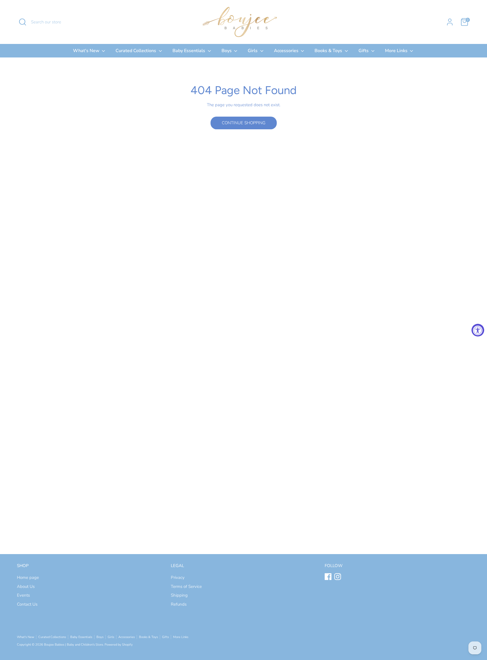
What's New (87, 51)
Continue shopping (243, 123)
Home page (28, 577)
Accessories (287, 51)
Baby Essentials (189, 51)
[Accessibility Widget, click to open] (477, 330)
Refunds (179, 604)
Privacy (178, 577)
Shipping (179, 595)
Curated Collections (136, 51)
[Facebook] (328, 576)
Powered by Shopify (119, 645)
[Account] (449, 22)
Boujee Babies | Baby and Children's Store (73, 645)
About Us (26, 586)
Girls (253, 51)
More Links (397, 51)
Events (23, 595)
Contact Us (27, 604)
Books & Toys (329, 51)
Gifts (364, 51)
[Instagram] (337, 576)
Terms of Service (186, 586)
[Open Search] (22, 22)
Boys (227, 51)
